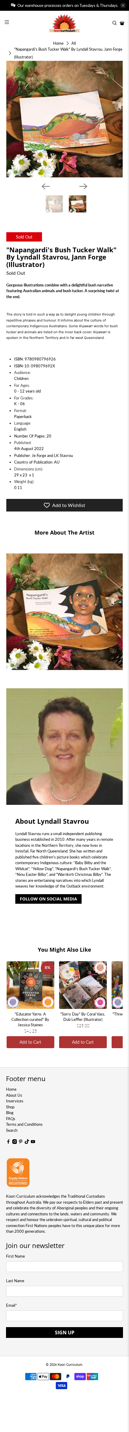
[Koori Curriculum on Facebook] (8, 1142)
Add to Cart (30, 1042)
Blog (10, 1112)
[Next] (83, 186)
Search (11, 1130)
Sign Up (64, 1332)
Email (11, 1305)
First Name (15, 1256)
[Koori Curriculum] (64, 23)
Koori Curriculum (70, 1364)
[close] (123, 5)
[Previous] (45, 186)
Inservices (14, 1100)
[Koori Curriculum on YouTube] (33, 1142)
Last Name (15, 1280)
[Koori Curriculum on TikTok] (27, 1142)
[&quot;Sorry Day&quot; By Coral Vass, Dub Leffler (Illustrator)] (83, 985)
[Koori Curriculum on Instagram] (14, 1142)
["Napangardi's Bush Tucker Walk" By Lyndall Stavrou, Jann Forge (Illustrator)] (64, 119)
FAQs (10, 1118)
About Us (14, 1095)
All (73, 43)
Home (58, 43)
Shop (10, 1106)
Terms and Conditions (24, 1124)
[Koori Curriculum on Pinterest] (20, 1142)
